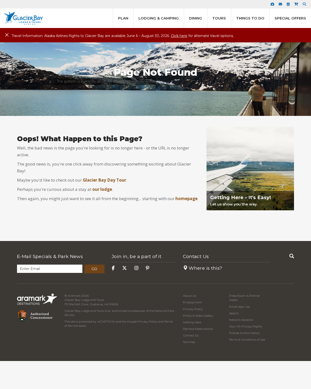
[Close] (7, 35)
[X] (124, 268)
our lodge (102, 189)
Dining (195, 18)
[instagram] (136, 268)
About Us (189, 295)
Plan (123, 18)
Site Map (189, 342)
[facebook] (113, 268)
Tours (219, 18)
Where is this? (205, 268)
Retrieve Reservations (198, 329)
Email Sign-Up (239, 306)
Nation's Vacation (241, 320)
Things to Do (250, 18)
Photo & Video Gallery (198, 315)
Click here (179, 36)
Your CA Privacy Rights (245, 326)
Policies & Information (244, 333)
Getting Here (192, 322)
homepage (186, 198)
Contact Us (196, 256)
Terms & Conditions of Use (247, 339)
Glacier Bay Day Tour (104, 180)
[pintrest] (147, 268)
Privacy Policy (147, 321)
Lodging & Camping (158, 18)
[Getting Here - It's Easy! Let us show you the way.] (250, 218)
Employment (192, 302)
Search (234, 313)
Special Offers (290, 18)
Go (94, 269)
